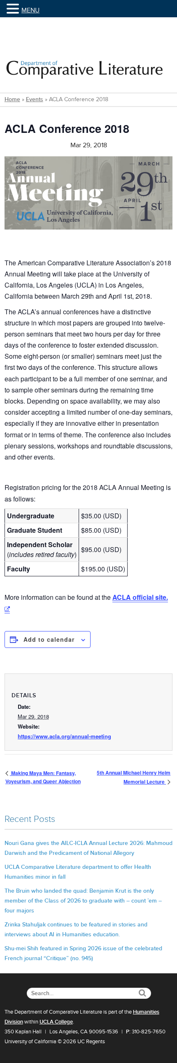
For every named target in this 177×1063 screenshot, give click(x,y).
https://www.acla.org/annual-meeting (64, 736)
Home (12, 99)
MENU (30, 10)
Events (34, 99)
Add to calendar (49, 639)
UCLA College (56, 1022)
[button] (14, 9)
